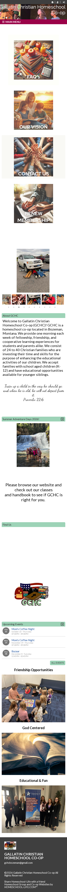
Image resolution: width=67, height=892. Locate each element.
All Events (57, 663)
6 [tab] (34, 307)
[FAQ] (33, 60)
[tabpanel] (34, 299)
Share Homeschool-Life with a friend (24, 881)
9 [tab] (50, 307)
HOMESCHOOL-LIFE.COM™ (20, 887)
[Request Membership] (58, 2)
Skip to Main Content (19, 878)
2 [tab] (13, 307)
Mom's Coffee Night (23, 628)
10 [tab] (55, 307)
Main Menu (13, 21)
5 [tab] (29, 307)
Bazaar (16, 651)
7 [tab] (39, 307)
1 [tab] (8, 307)
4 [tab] (24, 307)
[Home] (52, 2)
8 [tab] (44, 307)
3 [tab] (19, 307)
